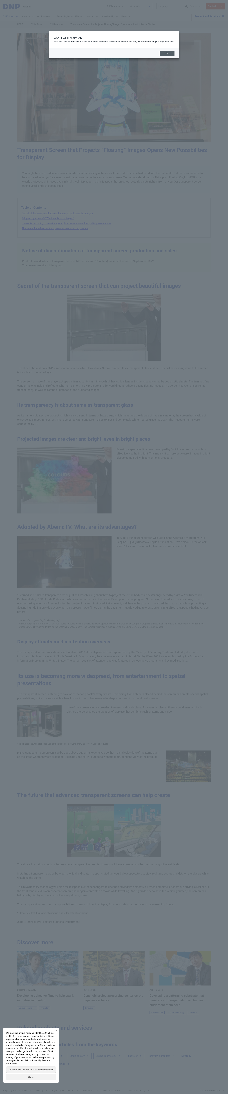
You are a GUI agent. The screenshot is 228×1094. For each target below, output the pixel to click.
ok (167, 53)
